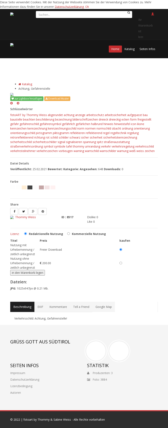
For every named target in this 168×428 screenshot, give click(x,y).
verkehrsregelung (123, 146)
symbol (48, 146)
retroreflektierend (21, 137)
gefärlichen (83, 124)
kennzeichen (18, 128)
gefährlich (68, 124)
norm (80, 128)
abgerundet (55, 115)
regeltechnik (118, 133)
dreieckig (115, 119)
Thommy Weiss (25, 217)
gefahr (14, 124)
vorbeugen (66, 151)
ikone (140, 124)
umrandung (92, 146)
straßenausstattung (117, 142)
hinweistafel (122, 124)
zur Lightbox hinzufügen (28, 98)
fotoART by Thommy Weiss (28, 115)
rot (48, 137)
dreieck (103, 119)
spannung (89, 142)
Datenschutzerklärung (69, 7)
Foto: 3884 (98, 379)
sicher (85, 137)
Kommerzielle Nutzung (89, 234)
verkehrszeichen (47, 151)
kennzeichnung (37, 128)
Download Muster (58, 98)
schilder (64, 137)
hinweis (108, 124)
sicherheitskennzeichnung (120, 137)
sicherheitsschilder (45, 142)
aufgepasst (134, 115)
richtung (39, 137)
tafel (69, 146)
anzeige (80, 115)
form (133, 119)
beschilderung (45, 119)
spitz (100, 142)
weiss (140, 151)
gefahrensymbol (50, 124)
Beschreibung (22, 307)
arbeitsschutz (95, 115)
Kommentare (58, 307)
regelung (133, 133)
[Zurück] (11, 103)
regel (106, 133)
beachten (29, 119)
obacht (116, 128)
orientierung (142, 128)
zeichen (150, 151)
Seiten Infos (147, 49)
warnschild (92, 151)
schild (54, 137)
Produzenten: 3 (101, 373)
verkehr (106, 146)
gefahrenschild (29, 124)
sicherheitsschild (21, 142)
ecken (125, 119)
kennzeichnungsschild (62, 128)
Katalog (129, 49)
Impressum (17, 373)
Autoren (15, 392)
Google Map (103, 307)
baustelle (16, 119)
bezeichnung (63, 119)
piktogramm (61, 133)
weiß (132, 151)
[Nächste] (18, 103)
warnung (122, 151)
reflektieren (77, 133)
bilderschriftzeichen (85, 119)
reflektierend (94, 133)
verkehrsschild (144, 146)
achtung (69, 115)
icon (133, 124)
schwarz (74, 137)
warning (79, 151)
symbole (59, 146)
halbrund (97, 124)
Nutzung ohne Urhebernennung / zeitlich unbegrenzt (22, 263)
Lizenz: (14, 234)
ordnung (127, 128)
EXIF (40, 307)
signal (61, 142)
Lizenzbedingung (21, 386)
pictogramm (44, 133)
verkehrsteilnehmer (23, 151)
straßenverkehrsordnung (26, 146)
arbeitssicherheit (115, 115)
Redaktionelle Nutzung (46, 234)
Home (115, 49)
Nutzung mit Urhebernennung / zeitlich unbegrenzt (22, 249)
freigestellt (144, 119)
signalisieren (74, 142)
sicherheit (96, 137)
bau (145, 115)
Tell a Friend (81, 307)
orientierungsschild (22, 133)
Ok (87, 7)
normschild (103, 128)
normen (90, 128)
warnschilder (108, 151)
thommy (78, 146)
